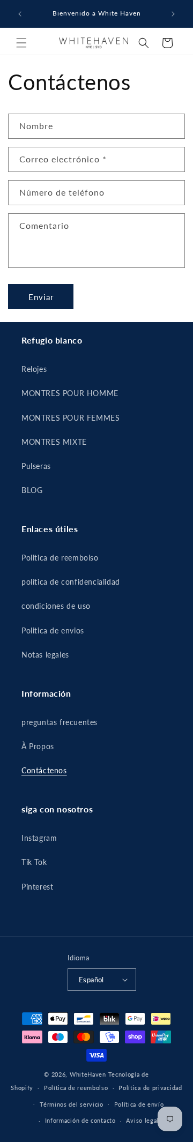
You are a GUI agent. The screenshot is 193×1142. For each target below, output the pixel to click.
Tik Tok (34, 862)
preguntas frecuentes (59, 722)
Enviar (41, 297)
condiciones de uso (56, 605)
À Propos (37, 746)
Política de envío (139, 1104)
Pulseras (36, 466)
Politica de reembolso (60, 557)
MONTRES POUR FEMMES (70, 417)
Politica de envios (52, 630)
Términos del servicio (71, 1104)
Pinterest (37, 886)
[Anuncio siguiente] (173, 14)
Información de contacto (80, 1120)
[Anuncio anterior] (20, 14)
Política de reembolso (76, 1087)
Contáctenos (44, 770)
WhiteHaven (88, 1074)
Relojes (34, 369)
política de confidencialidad (70, 581)
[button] (21, 43)
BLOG (31, 490)
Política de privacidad (150, 1087)
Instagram (39, 837)
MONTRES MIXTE (54, 441)
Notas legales (45, 654)
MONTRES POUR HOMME (69, 393)
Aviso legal (142, 1120)
